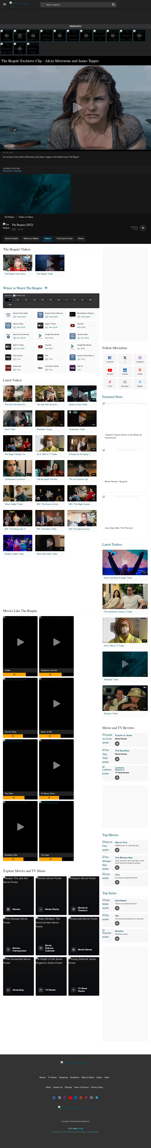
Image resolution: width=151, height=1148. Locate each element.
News (107, 1077)
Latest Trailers (112, 544)
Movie (20, 229)
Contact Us (58, 1087)
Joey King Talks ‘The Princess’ (119, 528)
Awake (7, 670)
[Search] (113, 4)
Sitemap (68, 1087)
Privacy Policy (97, 1087)
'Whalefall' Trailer (12, 171)
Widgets (140, 386)
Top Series (109, 893)
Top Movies (110, 834)
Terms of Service (81, 1087)
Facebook (110, 362)
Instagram (140, 362)
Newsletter (125, 386)
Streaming (63, 1077)
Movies (43, 1077)
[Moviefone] (21, 4)
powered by (8, 295)
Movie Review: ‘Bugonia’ (116, 481)
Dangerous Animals (49, 670)
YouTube (110, 374)
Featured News (112, 396)
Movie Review (121, 739)
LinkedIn (125, 374)
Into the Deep (10, 732)
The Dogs (45, 855)
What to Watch (88, 1077)
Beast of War (46, 732)
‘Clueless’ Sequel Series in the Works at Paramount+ (123, 436)
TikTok (109, 386)
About (48, 1087)
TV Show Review (122, 773)
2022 (14, 229)
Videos (99, 1077)
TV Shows (52, 1077)
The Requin (9, 217)
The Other (9, 793)
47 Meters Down (48, 793)
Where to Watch (22, 288)
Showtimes (74, 1077)
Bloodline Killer (11, 855)
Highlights (75, 26)
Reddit (140, 374)
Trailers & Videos (25, 217)
